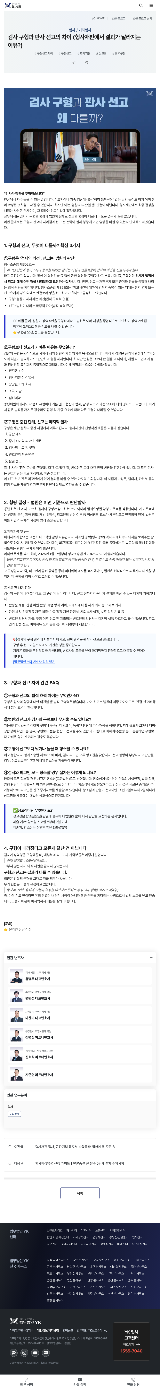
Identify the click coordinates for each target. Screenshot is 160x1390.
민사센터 (137, 1237)
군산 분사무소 (55, 1267)
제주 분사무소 (118, 1287)
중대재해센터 (69, 1244)
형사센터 (71, 1230)
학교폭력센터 (139, 1244)
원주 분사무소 (136, 1280)
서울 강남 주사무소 (58, 1260)
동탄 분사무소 (139, 1267)
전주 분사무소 (98, 1287)
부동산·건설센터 (118, 1237)
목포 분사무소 (55, 1273)
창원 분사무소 (55, 1294)
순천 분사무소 (55, 1280)
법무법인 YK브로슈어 (89, 1330)
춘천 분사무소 (116, 1294)
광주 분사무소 (122, 1260)
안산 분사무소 (75, 1280)
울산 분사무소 (116, 1280)
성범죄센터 (106, 1244)
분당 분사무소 (116, 1273)
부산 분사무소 (75, 1273)
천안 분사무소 (75, 1294)
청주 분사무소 (95, 1294)
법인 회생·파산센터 (58, 1237)
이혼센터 (86, 1230)
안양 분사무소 (95, 1280)
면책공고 (68, 1330)
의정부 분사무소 (56, 1287)
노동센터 (100, 1230)
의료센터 (52, 1244)
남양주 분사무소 (76, 1267)
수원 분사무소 (136, 1273)
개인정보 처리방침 (48, 1330)
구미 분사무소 (142, 1260)
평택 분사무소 (136, 1294)
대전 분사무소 (118, 1267)
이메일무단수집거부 (21, 1330)
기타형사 (14, 1114)
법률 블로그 (118, 18)
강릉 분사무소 (81, 1260)
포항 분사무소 (55, 1300)
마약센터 (122, 1244)
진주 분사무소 (139, 1287)
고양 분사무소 (101, 1260)
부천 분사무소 (95, 1273)
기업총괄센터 (117, 1230)
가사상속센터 (80, 1237)
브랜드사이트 (54, 1230)
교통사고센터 (88, 1244)
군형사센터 (98, 1237)
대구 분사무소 (98, 1267)
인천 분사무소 (78, 1287)
